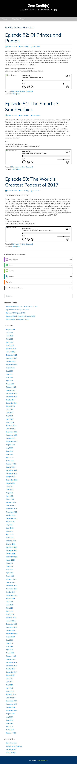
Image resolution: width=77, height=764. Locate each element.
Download (29, 91)
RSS (14, 94)
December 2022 (11, 470)
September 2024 (11, 403)
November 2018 (11, 627)
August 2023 (10, 445)
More (18, 94)
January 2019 (10, 621)
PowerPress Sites (42, 760)
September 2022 (11, 480)
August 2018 (10, 637)
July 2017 (9, 678)
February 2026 (11, 348)
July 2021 (9, 525)
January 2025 (10, 390)
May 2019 (9, 608)
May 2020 (9, 569)
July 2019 (9, 601)
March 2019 (10, 614)
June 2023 (9, 451)
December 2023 (11, 432)
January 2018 (10, 659)
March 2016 (10, 730)
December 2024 (11, 393)
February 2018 (11, 656)
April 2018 (9, 649)
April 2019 (9, 611)
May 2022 (9, 493)
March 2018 (10, 653)
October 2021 (10, 515)
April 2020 (9, 573)
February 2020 (11, 579)
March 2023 (10, 461)
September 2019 (11, 595)
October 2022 (10, 477)
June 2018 (9, 643)
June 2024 (9, 413)
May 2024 (9, 416)
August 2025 (10, 368)
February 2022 (11, 502)
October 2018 (10, 630)
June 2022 (9, 489)
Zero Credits (36, 46)
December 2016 (11, 701)
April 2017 (9, 688)
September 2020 (11, 557)
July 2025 (9, 371)
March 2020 (10, 576)
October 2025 (10, 361)
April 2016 (9, 726)
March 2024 (10, 422)
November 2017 (11, 666)
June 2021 (9, 528)
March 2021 (10, 537)
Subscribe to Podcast (18, 19)
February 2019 (11, 617)
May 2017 (9, 685)
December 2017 (11, 662)
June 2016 (9, 720)
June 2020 (9, 566)
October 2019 (10, 592)
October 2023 (10, 438)
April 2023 (9, 457)
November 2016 (11, 704)
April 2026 (9, 342)
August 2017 (10, 675)
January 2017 (10, 698)
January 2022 (10, 505)
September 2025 (11, 364)
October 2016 (10, 707)
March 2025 (10, 384)
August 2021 (10, 521)
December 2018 (11, 624)
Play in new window (18, 91)
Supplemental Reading (14, 746)
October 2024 (10, 400)
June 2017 (9, 682)
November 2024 (11, 396)
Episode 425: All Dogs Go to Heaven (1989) (20, 316)
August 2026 (10, 329)
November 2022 (11, 473)
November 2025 (11, 358)
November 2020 (11, 550)
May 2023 (9, 454)
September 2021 (11, 518)
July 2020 (9, 563)
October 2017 (10, 669)
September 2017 (11, 672)
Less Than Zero (11, 743)
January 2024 (10, 429)
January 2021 (10, 544)
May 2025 (9, 377)
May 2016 (9, 723)
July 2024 (9, 409)
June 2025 (9, 374)
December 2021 (11, 509)
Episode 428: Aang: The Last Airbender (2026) (21, 306)
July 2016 (9, 717)
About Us (5, 19)
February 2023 (11, 464)
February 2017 (11, 694)
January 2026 (10, 352)
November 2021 (11, 512)
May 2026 (9, 339)
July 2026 (9, 332)
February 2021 (11, 541)
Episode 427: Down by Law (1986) (17, 310)
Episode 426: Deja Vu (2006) (15, 313)
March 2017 (10, 691)
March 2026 (10, 345)
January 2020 (10, 582)
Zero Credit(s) (25, 46)
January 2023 (10, 467)
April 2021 (9, 534)
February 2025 (11, 387)
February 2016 (11, 733)
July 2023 (9, 448)
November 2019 (11, 589)
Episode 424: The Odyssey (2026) (17, 319)
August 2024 (10, 406)
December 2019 (11, 585)
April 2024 (9, 419)
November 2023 (11, 435)
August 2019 (10, 598)
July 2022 (9, 486)
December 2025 (11, 355)
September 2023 (11, 441)
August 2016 (10, 714)
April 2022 (9, 496)
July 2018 (9, 640)
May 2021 (9, 531)
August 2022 (10, 483)
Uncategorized (11, 749)
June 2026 (9, 336)
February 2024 (11, 425)
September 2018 (11, 633)
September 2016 (11, 710)
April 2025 (9, 380)
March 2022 (10, 499)
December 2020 (11, 547)
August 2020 (10, 560)
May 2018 (9, 646)
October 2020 (10, 553)
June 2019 (9, 605)
